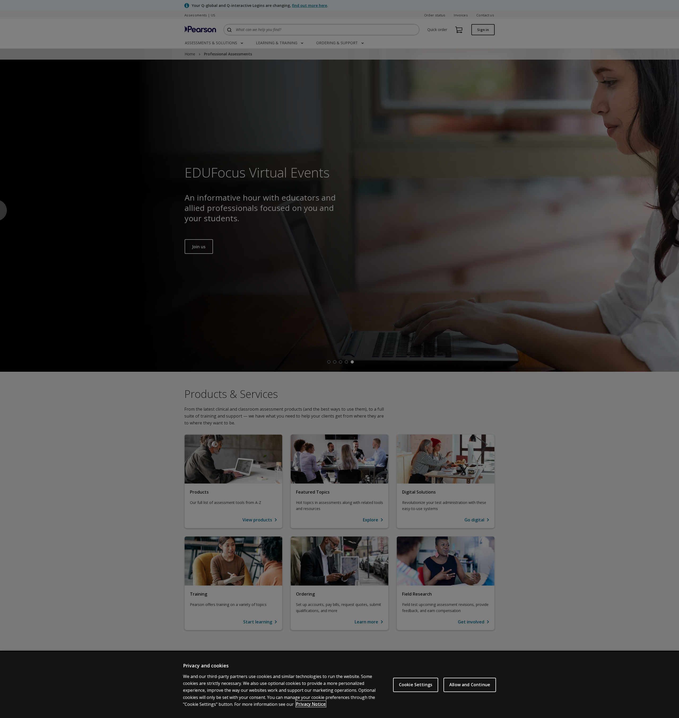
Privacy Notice (311, 704)
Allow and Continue (469, 685)
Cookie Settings (415, 685)
